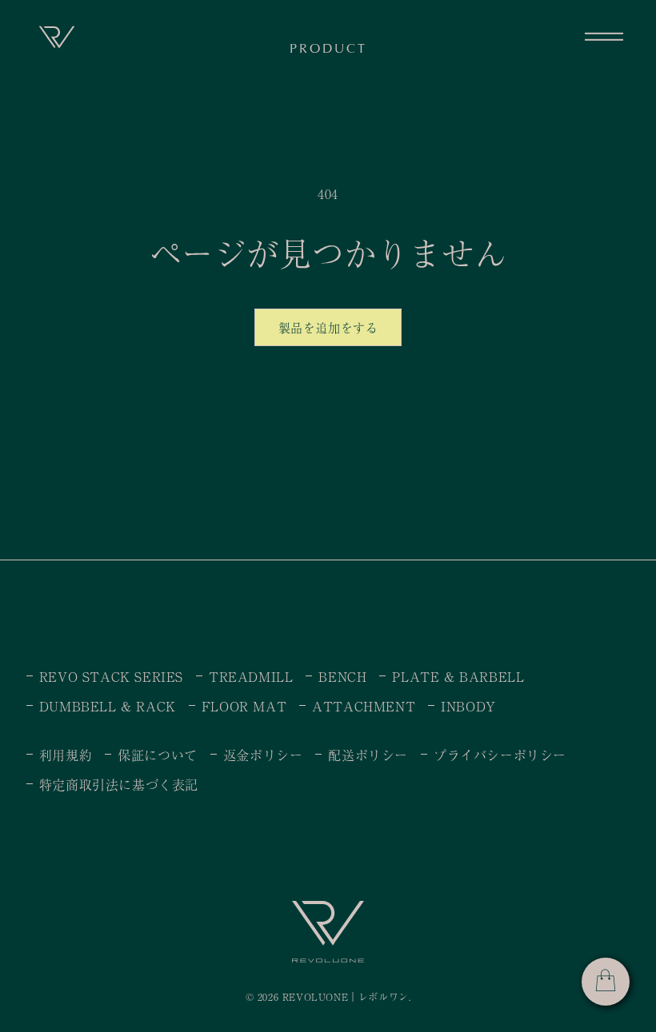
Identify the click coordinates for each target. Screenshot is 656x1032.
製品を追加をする (328, 327)
